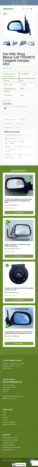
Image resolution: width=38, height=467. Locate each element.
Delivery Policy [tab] (8, 127)
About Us (5, 417)
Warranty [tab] (18, 127)
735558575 (21, 141)
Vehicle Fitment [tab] (9, 123)
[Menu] (27, 9)
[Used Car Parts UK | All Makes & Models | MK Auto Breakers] (12, 8)
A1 (27, 106)
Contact (5, 419)
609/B (20, 158)
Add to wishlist (7, 103)
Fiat (20, 146)
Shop (13, 1)
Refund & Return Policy (10, 424)
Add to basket (19, 212)
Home (5, 412)
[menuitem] (13, 1)
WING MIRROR (20, 106)
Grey (20, 154)
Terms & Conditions (9, 422)
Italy (20, 135)
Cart (17, 1)
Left (20, 150)
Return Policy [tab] (19, 123)
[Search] (23, 8)
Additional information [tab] (10, 119)
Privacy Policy (24, 1)
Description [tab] (23, 119)
